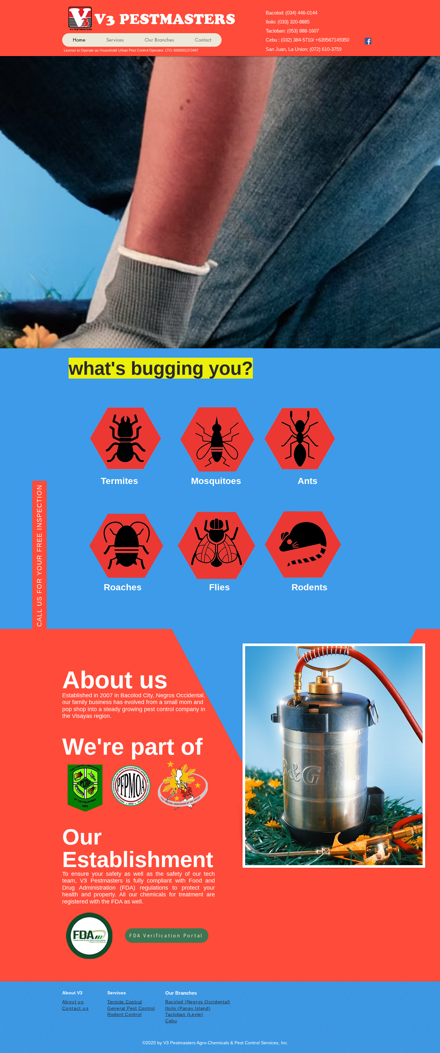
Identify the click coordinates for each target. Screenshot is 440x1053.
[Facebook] (368, 41)
